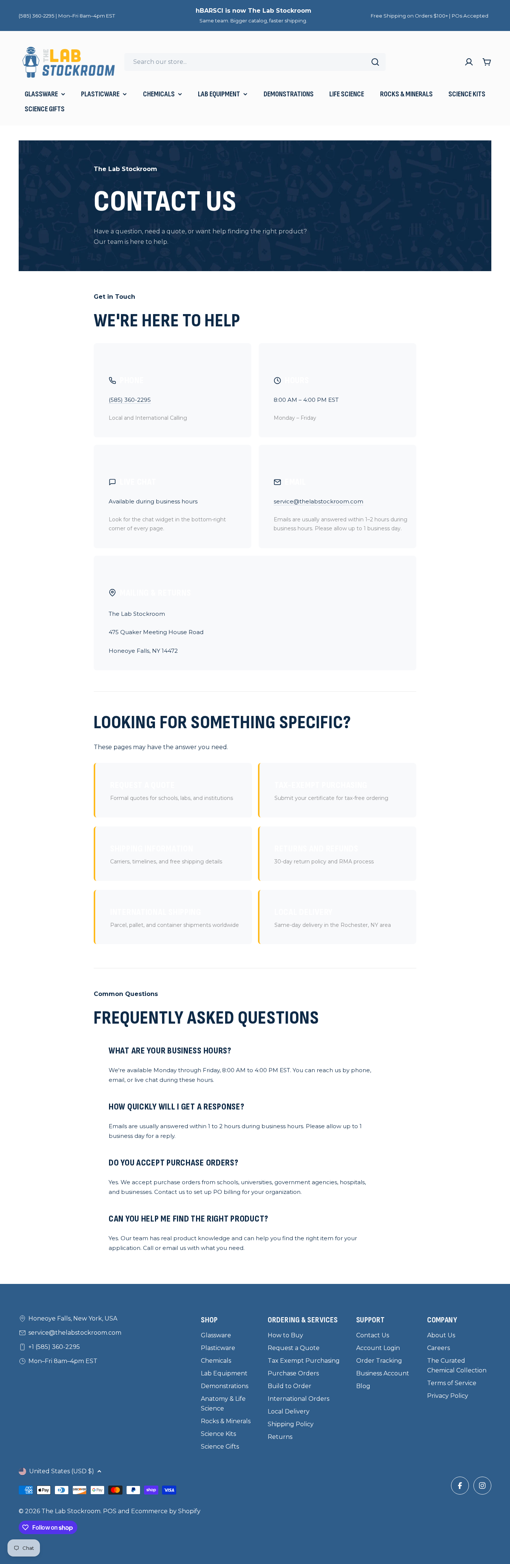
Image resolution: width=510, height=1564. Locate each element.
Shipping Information (166, 854)
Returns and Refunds (324, 854)
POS (109, 1511)
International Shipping (174, 917)
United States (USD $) (61, 1471)
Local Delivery (332, 917)
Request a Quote (171, 790)
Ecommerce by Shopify (165, 1511)
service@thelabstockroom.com (318, 501)
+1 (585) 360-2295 (54, 1346)
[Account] (468, 62)
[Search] (375, 62)
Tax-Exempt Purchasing (331, 790)
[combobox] (255, 62)
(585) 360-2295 (130, 399)
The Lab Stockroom (70, 1511)
